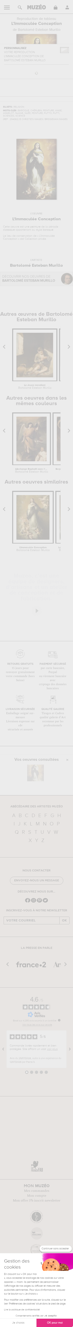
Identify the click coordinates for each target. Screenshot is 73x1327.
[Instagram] (33, 902)
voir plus (52, 1049)
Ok (64, 920)
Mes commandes (36, 1190)
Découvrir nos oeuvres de (28, 279)
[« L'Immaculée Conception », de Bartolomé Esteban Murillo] (35, 773)
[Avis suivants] (70, 1049)
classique (9, 229)
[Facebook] (28, 902)
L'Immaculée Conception (33, 549)
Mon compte (36, 1195)
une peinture (33, 226)
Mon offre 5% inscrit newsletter (36, 1200)
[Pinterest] (39, 902)
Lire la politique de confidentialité (22, 1310)
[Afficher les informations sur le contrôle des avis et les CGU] (59, 1020)
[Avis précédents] (3, 1049)
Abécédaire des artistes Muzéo (36, 806)
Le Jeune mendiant (35, 386)
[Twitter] (45, 902)
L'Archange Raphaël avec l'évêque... (31, 470)
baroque (48, 229)
